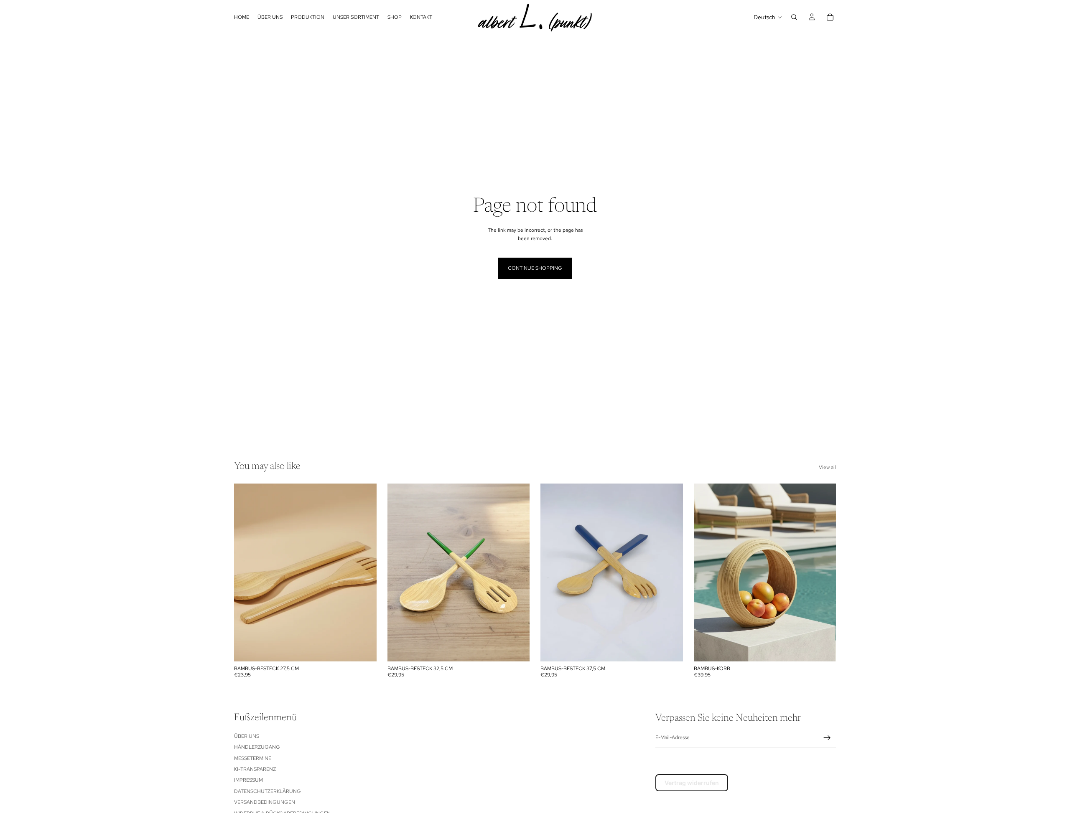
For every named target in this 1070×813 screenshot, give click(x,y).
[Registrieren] (827, 738)
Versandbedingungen (264, 802)
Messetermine (252, 758)
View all (827, 467)
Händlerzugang (257, 747)
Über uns (246, 736)
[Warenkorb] (830, 17)
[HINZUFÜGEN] (823, 648)
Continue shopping (535, 268)
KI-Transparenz (255, 769)
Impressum (248, 780)
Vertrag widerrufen (692, 782)
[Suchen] (794, 17)
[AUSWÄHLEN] (363, 648)
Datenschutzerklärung (267, 791)
